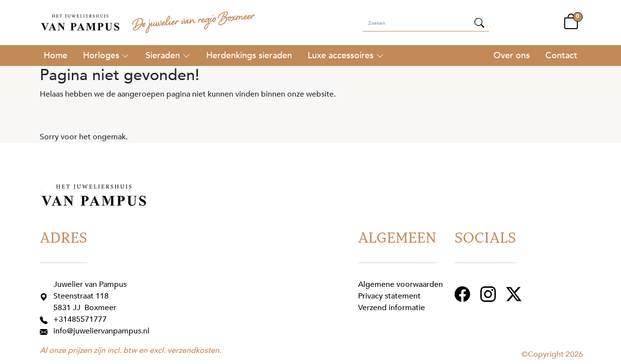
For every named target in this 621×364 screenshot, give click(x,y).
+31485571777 (80, 319)
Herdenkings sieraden (249, 55)
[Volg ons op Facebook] (464, 293)
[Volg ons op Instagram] (489, 293)
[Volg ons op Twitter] (515, 293)
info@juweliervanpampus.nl (101, 331)
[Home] (55, 55)
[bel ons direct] (45, 319)
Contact (561, 55)
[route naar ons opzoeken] (45, 296)
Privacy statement (389, 296)
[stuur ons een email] (45, 331)
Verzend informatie (391, 307)
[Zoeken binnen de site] (479, 22)
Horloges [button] (101, 55)
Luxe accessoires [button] (341, 55)
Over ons (511, 55)
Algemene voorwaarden (400, 284)
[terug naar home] (80, 22)
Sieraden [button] (163, 55)
